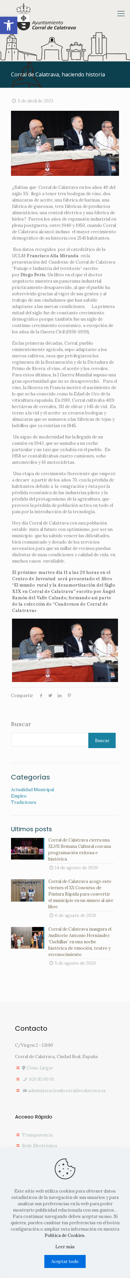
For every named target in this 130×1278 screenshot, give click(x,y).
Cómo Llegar (39, 1068)
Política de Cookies (64, 1235)
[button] (8, 25)
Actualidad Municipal (32, 789)
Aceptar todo (65, 1261)
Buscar (21, 724)
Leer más (65, 1247)
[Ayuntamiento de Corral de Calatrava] (46, 17)
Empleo (19, 796)
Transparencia (37, 1135)
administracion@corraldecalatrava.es (67, 1090)
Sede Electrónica (39, 1146)
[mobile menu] (121, 13)
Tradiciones (23, 802)
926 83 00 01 (41, 1079)
